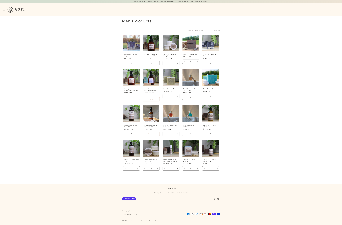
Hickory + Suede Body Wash (131, 160)
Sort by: (191, 31)
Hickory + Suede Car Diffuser (170, 125)
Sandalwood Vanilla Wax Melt (189, 160)
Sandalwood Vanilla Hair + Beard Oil (150, 125)
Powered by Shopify (142, 221)
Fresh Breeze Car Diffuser (189, 125)
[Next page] (176, 179)
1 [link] (166, 179)
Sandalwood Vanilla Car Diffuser (189, 89)
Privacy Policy (159, 192)
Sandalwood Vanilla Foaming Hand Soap (150, 55)
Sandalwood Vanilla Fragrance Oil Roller (170, 160)
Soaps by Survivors (131, 221)
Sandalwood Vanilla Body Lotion (209, 125)
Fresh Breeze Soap (209, 89)
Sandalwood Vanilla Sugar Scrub (150, 160)
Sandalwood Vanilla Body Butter (170, 55)
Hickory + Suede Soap (190, 54)
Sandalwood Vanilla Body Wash (130, 125)
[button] (4, 10)
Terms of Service (182, 192)
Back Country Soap (169, 89)
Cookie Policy (170, 192)
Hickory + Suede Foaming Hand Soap (131, 89)
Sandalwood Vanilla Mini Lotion (209, 160)
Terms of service (163, 220)
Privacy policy (153, 220)
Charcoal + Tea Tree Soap (209, 55)
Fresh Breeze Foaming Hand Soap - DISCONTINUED (151, 90)
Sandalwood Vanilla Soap (130, 55)
